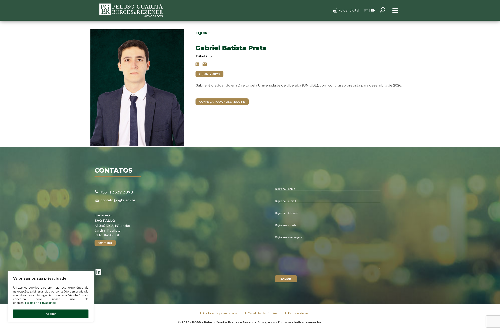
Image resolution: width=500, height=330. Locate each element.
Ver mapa (105, 242)
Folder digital (348, 10)
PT (366, 10)
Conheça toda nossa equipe (222, 101)
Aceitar (51, 314)
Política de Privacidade (40, 303)
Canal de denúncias (262, 313)
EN (373, 10)
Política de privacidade (220, 313)
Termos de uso (299, 313)
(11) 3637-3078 (209, 74)
